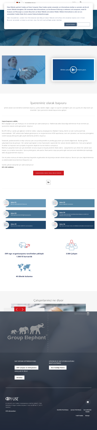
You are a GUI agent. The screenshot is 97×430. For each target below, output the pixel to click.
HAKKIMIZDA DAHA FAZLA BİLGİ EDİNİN (48, 173)
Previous (17, 309)
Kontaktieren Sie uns (30, 3)
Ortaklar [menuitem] (19, 377)
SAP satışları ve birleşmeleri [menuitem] (26, 367)
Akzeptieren (70, 24)
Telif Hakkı (79, 415)
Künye (87, 415)
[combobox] (18, 2)
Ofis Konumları (11, 411)
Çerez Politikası (76, 410)
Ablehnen (83, 24)
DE (19, 2)
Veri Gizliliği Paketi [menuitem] (58, 367)
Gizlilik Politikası (63, 410)
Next (23, 309)
